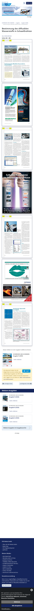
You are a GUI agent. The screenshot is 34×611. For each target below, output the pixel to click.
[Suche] (24, 3)
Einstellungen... (6, 609)
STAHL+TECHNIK (7, 570)
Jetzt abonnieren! (7, 585)
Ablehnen (17, 602)
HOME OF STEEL (7, 567)
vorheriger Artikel (8, 383)
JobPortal (5, 550)
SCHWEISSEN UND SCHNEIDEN (8, 22)
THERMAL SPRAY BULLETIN (10, 561)
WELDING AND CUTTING (9, 558)
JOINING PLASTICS (7, 560)
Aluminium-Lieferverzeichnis (10, 572)
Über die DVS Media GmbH (10, 544)
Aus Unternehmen (7, 36)
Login (27, 371)
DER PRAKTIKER (7, 556)
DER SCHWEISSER (7, 569)
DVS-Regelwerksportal (8, 548)
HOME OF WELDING (8, 565)
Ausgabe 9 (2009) (24, 22)
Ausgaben (18, 22)
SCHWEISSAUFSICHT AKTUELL (10, 563)
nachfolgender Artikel (25, 383)
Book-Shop (5, 546)
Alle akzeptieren (17, 606)
